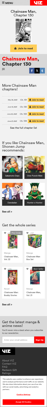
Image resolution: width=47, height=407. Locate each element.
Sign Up (39, 339)
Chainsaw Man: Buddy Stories (11, 294)
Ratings (6, 373)
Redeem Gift (9, 370)
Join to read (25, 48)
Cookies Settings (23, 394)
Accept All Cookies (23, 402)
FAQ (4, 366)
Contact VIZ (9, 363)
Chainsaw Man (23, 11)
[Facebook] (31, 70)
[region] (23, 391)
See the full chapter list (23, 127)
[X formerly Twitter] (37, 70)
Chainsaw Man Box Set (33, 258)
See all (7, 211)
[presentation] (12, 241)
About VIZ (8, 360)
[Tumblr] (42, 70)
